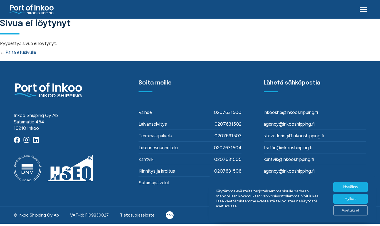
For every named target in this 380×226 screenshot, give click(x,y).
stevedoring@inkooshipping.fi (294, 135)
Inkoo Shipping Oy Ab (38, 215)
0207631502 (227, 124)
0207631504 (227, 147)
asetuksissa (226, 206)
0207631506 (227, 171)
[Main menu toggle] (363, 9)
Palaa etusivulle (21, 52)
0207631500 (227, 112)
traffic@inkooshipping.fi (288, 147)
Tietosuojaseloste (137, 215)
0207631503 (227, 135)
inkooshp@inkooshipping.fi (291, 112)
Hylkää (351, 198)
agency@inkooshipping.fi (289, 124)
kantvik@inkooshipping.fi (289, 159)
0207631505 (227, 159)
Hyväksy (350, 187)
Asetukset (350, 210)
